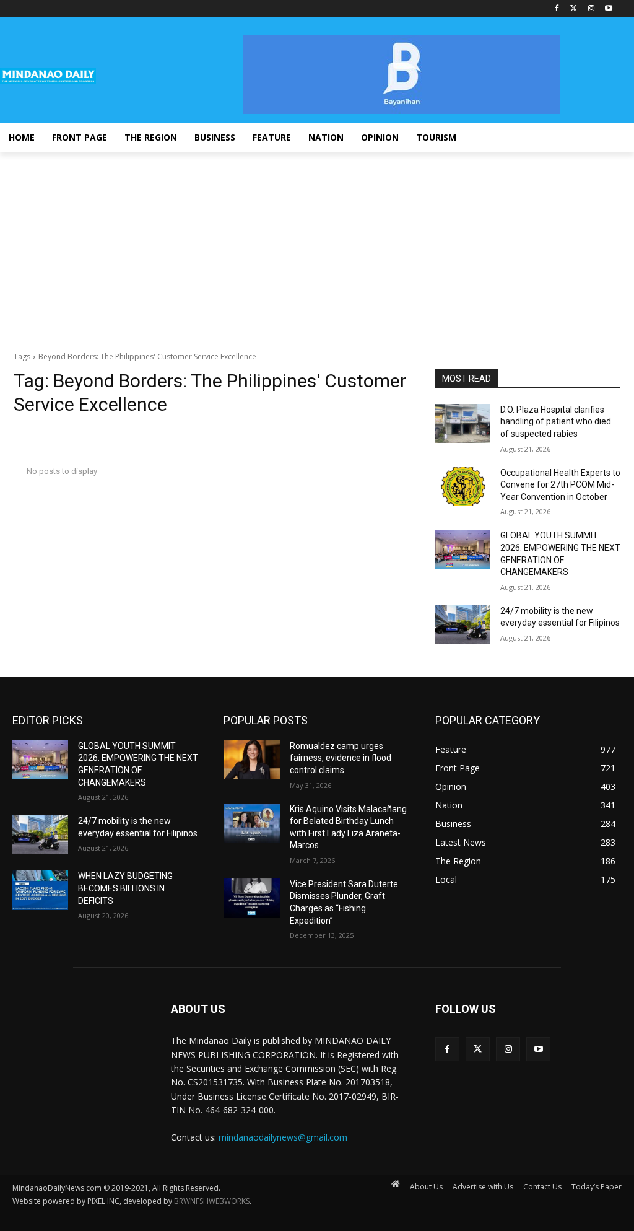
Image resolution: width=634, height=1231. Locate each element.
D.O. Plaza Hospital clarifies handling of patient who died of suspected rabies (555, 422)
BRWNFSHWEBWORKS (212, 1201)
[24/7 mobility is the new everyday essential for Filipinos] (462, 624)
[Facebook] (557, 9)
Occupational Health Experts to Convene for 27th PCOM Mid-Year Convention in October (560, 485)
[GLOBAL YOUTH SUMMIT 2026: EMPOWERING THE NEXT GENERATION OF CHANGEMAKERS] (462, 549)
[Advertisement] (317, 245)
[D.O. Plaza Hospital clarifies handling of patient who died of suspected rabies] (462, 423)
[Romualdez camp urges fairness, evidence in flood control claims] (251, 759)
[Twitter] (574, 9)
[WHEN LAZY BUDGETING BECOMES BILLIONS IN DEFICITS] (40, 889)
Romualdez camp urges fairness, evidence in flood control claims (340, 758)
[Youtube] (608, 9)
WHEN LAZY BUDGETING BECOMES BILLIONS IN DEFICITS (125, 888)
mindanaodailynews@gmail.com (283, 1137)
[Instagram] (591, 9)
